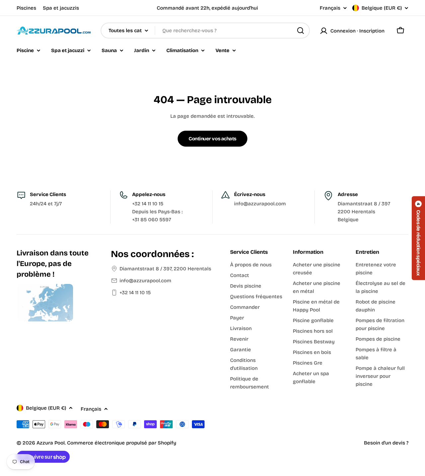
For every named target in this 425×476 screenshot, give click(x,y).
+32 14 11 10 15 (135, 293)
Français (330, 8)
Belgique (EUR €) (382, 8)
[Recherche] (300, 30)
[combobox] (205, 30)
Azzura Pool (51, 443)
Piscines (26, 8)
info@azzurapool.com (145, 281)
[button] (418, 238)
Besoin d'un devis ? (386, 443)
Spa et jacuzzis (61, 8)
